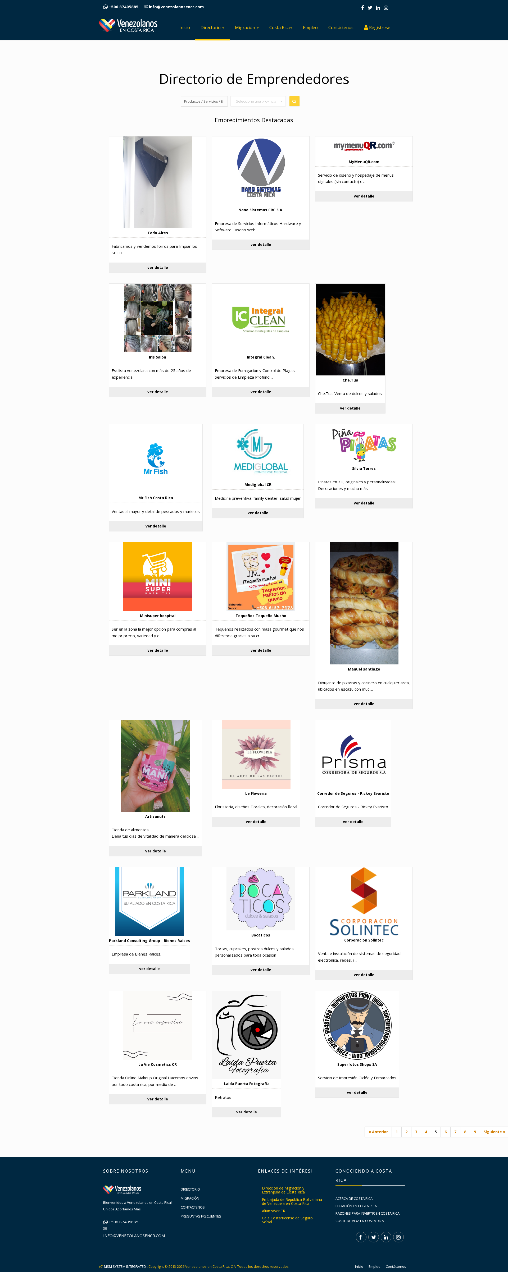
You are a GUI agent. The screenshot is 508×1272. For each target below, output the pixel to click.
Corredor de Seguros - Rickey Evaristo (353, 793)
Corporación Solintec (364, 940)
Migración (245, 27)
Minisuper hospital (157, 615)
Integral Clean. (261, 357)
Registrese (379, 27)
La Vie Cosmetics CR (157, 1064)
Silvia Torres (364, 468)
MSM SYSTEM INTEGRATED (125, 1266)
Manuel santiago (364, 669)
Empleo (310, 27)
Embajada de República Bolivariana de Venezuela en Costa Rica (292, 1201)
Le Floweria (256, 793)
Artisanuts (155, 816)
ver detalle (157, 267)
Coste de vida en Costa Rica (359, 1220)
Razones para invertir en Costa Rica (367, 1213)
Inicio (184, 27)
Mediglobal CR (257, 484)
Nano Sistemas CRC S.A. (260, 209)
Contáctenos (340, 27)
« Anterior (378, 1131)
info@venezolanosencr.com (176, 6)
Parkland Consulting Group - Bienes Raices (149, 940)
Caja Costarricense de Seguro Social (287, 1219)
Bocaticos (260, 935)
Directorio (211, 27)
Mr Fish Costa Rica (155, 497)
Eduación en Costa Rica (356, 1206)
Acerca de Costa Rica (354, 1198)
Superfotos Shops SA (357, 1064)
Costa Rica (279, 27)
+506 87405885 (123, 6)
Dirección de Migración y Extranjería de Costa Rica (283, 1190)
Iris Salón (157, 357)
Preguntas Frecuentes (201, 1216)
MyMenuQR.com (364, 161)
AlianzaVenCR (273, 1210)
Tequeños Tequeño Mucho (260, 615)
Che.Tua (350, 380)
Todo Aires (157, 232)
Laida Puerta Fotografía (247, 1083)
